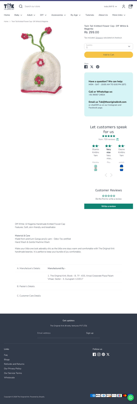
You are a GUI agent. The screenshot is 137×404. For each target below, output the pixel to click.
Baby (17, 15)
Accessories (57, 15)
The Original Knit (23, 397)
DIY (42, 15)
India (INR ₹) (109, 6)
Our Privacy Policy (12, 368)
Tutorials (89, 15)
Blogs (7, 359)
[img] (108, 136)
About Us (103, 15)
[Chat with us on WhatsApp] (130, 397)
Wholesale (9, 377)
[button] (107, 175)
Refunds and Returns (14, 364)
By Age (74, 15)
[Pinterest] (103, 354)
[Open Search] (20, 6)
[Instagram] (98, 354)
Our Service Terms (13, 373)
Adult (30, 15)
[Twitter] (108, 354)
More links (117, 15)
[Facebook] (94, 354)
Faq (5, 355)
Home (7, 15)
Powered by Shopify (37, 397)
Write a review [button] (108, 206)
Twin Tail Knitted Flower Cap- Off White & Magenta (30, 21)
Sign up (89, 333)
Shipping (99, 37)
